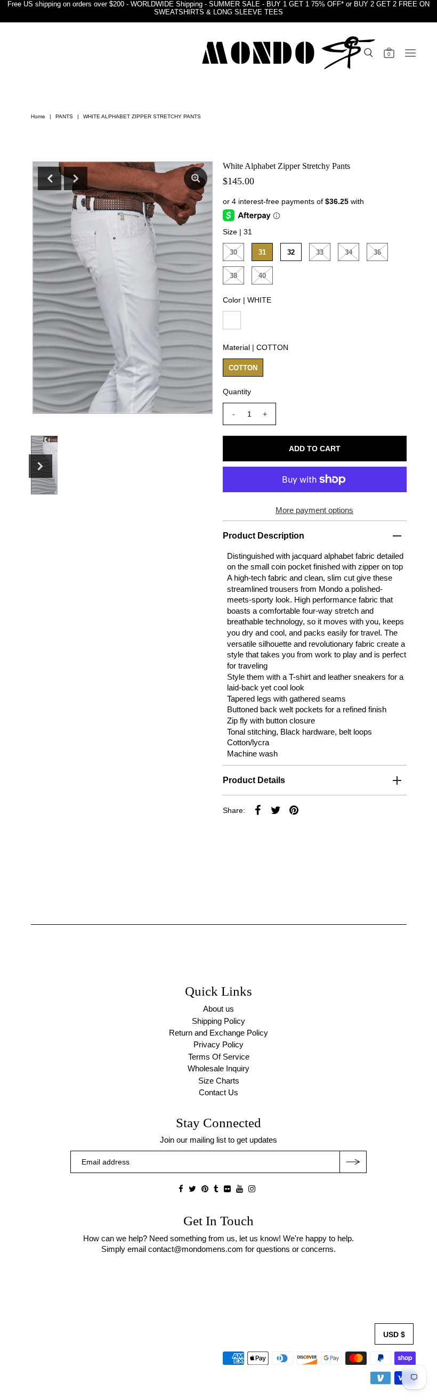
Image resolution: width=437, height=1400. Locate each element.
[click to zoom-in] (195, 178)
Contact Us (218, 1092)
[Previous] (49, 178)
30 (233, 252)
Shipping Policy (218, 1020)
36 (377, 252)
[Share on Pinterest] (294, 810)
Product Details (254, 780)
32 (291, 252)
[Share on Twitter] (276, 810)
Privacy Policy (218, 1044)
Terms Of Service (218, 1056)
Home (38, 116)
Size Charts (218, 1080)
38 (233, 276)
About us (218, 1008)
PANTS (64, 116)
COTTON (243, 368)
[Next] (75, 178)
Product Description (263, 535)
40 (262, 276)
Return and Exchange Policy (218, 1032)
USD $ (394, 1334)
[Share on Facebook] (258, 810)
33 (319, 252)
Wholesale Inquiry (218, 1068)
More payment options (314, 510)
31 (262, 252)
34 (348, 252)
